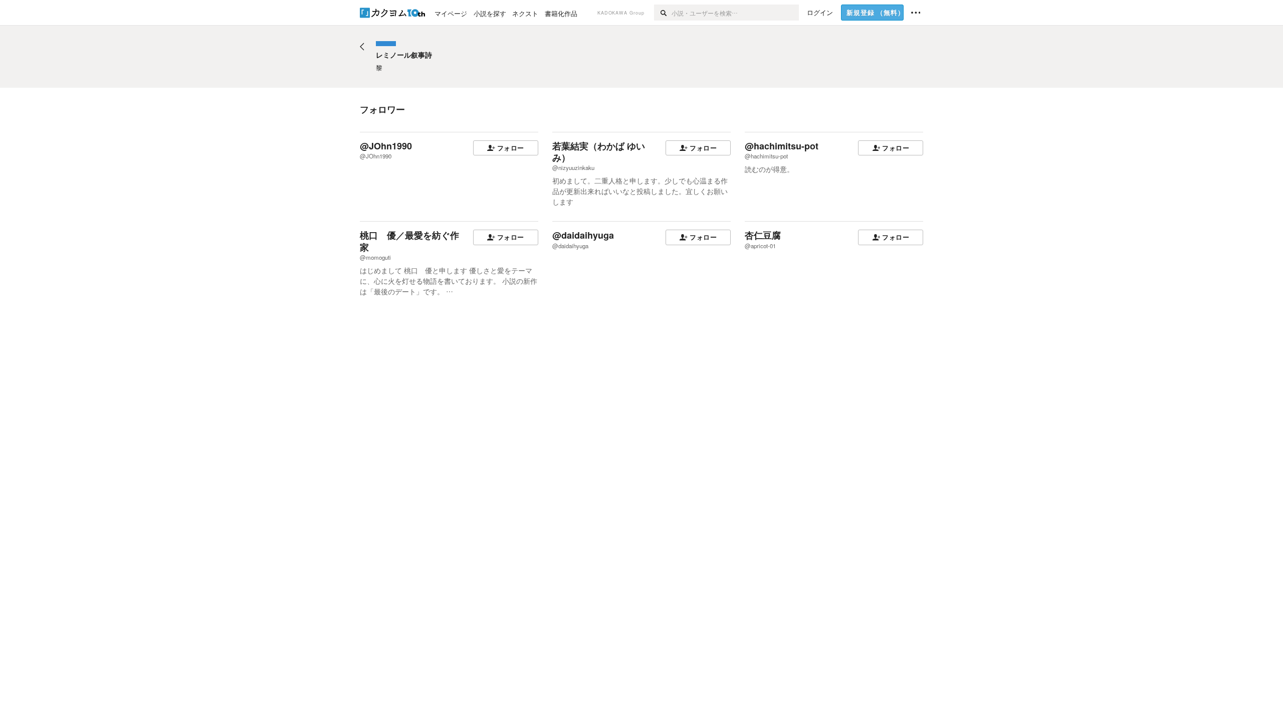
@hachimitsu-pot (781, 145)
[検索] (663, 13)
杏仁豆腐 (763, 235)
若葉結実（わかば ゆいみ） (598, 151)
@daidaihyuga (583, 235)
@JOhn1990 (386, 145)
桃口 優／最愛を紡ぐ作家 (409, 241)
